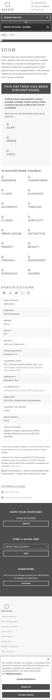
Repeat (8, 320)
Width (7, 331)
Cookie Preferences (26, 679)
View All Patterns (8, 617)
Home (4, 35)
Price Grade (11, 417)
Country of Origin (15, 407)
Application (11, 300)
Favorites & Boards (9, 627)
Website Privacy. (14, 674)
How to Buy (6, 631)
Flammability (12, 387)
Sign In (26, 524)
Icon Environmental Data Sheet (18, 497)
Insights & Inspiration (10, 646)
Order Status (6, 636)
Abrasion (9, 397)
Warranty (10, 377)
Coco (11, 154)
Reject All (26, 687)
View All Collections (9, 622)
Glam (11, 127)
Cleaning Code (12, 361)
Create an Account (26, 518)
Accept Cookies (26, 695)
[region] (26, 678)
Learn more (15, 466)
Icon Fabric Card (12, 492)
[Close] (48, 659)
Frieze (12, 140)
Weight (8, 341)
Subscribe (26, 583)
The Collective (7, 651)
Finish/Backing (12, 351)
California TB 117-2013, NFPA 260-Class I (24, 390)
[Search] (48, 27)
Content (9, 310)
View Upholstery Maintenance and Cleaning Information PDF (23, 367)
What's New (6, 641)
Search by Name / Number (17, 27)
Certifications (12, 427)
